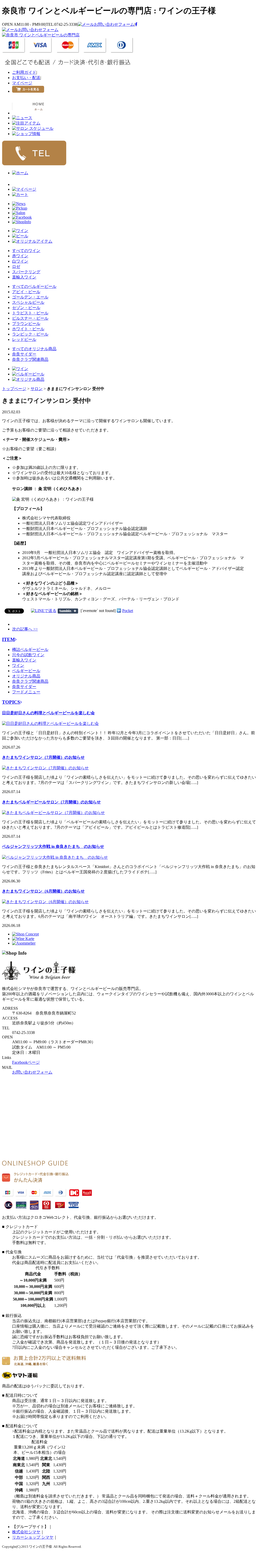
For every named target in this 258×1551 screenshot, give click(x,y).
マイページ (22, 83)
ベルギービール (26, 671)
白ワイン (20, 261)
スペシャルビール (28, 302)
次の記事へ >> (25, 629)
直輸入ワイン (24, 277)
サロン (36, 389)
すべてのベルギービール (34, 286)
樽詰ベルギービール (30, 649)
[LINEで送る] (43, 610)
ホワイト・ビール (28, 329)
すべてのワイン (26, 250)
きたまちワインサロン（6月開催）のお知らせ (43, 891)
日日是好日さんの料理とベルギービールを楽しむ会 (48, 713)
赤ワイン (20, 256)
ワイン (18, 665)
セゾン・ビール (26, 308)
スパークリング (26, 272)
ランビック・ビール (30, 334)
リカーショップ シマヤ (32, 1537)
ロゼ (16, 266)
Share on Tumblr (68, 611)
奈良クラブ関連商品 (30, 359)
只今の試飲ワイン (28, 655)
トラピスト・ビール (30, 313)
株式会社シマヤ (26, 1532)
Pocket (127, 610)
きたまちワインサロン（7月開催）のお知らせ (43, 757)
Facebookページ (26, 1062)
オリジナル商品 (26, 676)
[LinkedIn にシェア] (119, 610)
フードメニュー (26, 692)
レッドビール (24, 339)
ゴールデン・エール (30, 297)
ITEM (8, 639)
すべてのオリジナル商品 (34, 349)
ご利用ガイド (24, 72)
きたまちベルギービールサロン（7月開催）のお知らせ (51, 802)
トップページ (14, 389)
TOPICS (11, 702)
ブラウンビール (26, 323)
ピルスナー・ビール (30, 318)
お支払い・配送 (26, 77)
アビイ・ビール (26, 292)
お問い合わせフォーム (114, 24)
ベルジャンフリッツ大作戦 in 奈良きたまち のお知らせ (53, 846)
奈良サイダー (24, 354)
